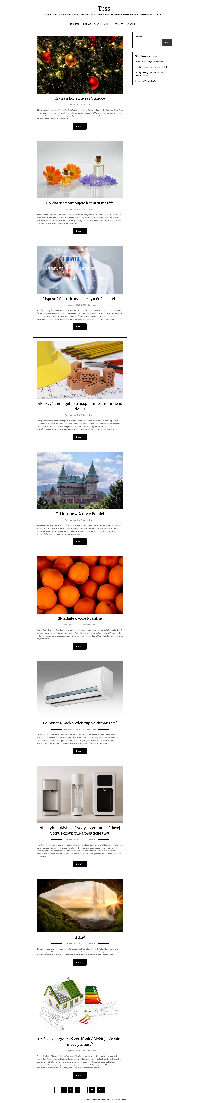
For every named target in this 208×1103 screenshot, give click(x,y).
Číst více (80, 126)
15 (92, 1090)
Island (79, 937)
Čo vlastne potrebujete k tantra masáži (79, 203)
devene (92, 104)
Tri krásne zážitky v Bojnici (80, 513)
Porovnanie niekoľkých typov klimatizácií (80, 723)
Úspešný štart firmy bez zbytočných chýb (79, 298)
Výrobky (131, 24)
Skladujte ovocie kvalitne (80, 618)
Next (101, 1090)
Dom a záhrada (91, 24)
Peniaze (119, 24)
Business (74, 24)
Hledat (138, 36)
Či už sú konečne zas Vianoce (80, 98)
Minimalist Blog (107, 1100)
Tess (104, 8)
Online (106, 24)
